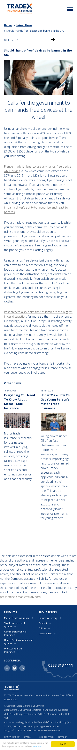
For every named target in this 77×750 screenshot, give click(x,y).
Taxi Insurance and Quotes (14, 625)
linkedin (22, 668)
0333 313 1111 (60, 665)
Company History (48, 617)
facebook (7, 668)
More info (37, 746)
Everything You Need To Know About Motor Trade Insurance (19, 401)
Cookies (43, 736)
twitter (14, 668)
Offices (42, 628)
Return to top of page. (12, 738)
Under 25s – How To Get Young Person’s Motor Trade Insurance (55, 401)
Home (8, 25)
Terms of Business (62, 738)
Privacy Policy (50, 738)
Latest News (24, 25)
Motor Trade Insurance (17, 617)
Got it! (63, 743)
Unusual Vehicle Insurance (13, 650)
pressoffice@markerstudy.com (20, 597)
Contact (43, 623)
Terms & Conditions (28, 738)
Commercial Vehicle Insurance (15, 633)
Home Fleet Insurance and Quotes (18, 641)
